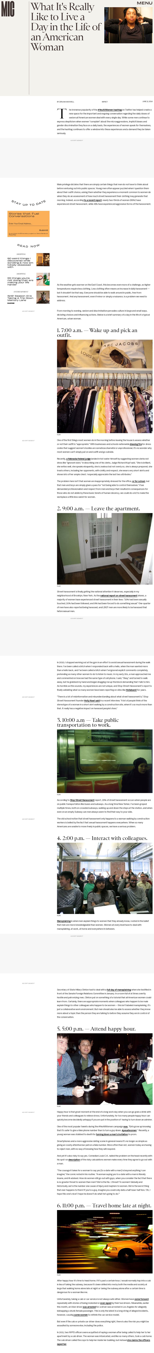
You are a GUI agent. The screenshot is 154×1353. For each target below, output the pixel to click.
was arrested (89, 1307)
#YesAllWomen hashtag (110, 110)
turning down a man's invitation (112, 1134)
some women (81, 1315)
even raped (105, 1303)
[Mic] (7, 9)
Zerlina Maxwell (66, 102)
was (125, 1126)
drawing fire (136, 444)
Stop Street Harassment (82, 800)
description (74, 1160)
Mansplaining (64, 921)
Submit (43, 230)
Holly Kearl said (92, 700)
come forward (142, 1299)
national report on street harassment (118, 595)
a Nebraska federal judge (78, 459)
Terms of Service (41, 233)
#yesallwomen (129, 1130)
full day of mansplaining (119, 990)
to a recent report (93, 200)
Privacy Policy (12, 234)
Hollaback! (131, 690)
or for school (138, 481)
